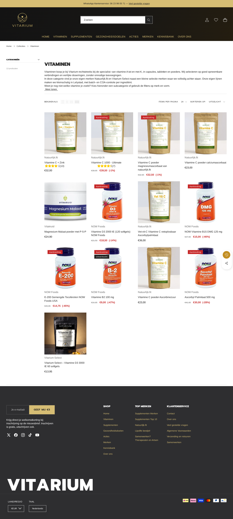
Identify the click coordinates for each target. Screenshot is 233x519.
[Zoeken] (148, 19)
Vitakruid (49, 226)
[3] (71, 102)
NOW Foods (98, 226)
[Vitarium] (22, 20)
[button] (221, 3)
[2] (67, 102)
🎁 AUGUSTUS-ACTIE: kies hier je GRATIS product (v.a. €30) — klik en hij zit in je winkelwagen (116, 3)
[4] (77, 102)
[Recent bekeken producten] (226, 255)
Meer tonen (51, 89)
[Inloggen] (206, 19)
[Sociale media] (226, 263)
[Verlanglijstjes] (216, 19)
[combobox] (116, 19)
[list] (63, 102)
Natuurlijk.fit (51, 157)
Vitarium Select (52, 357)
